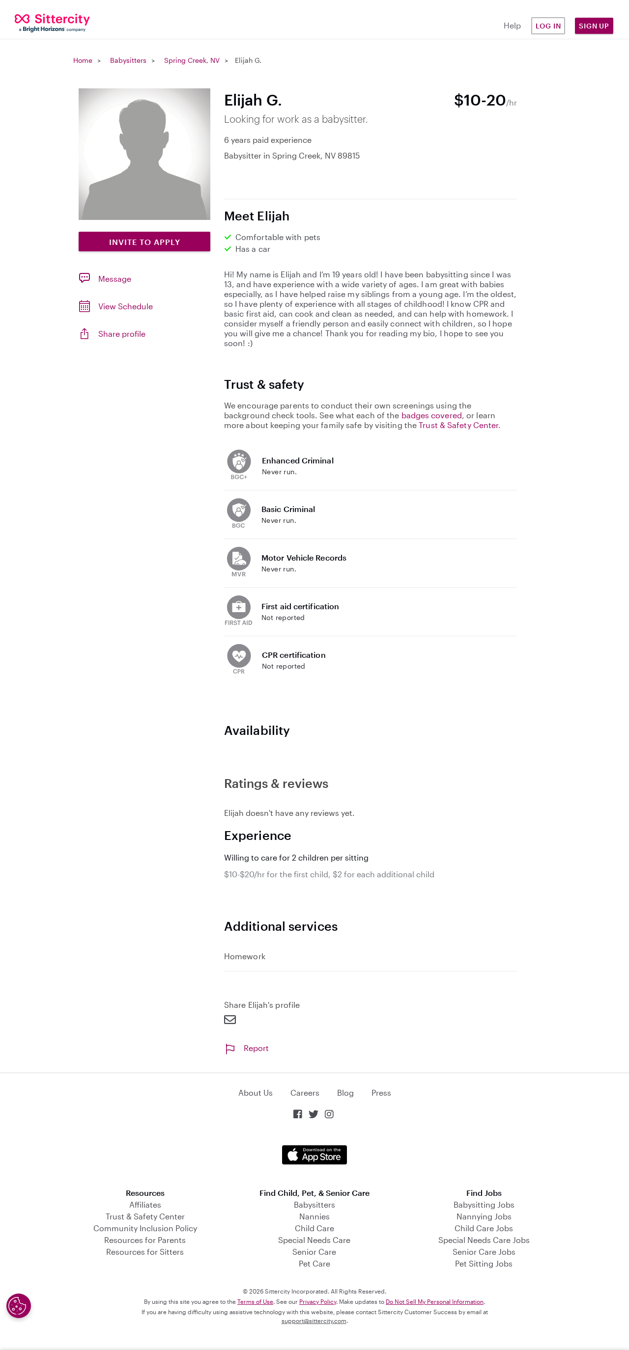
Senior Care (314, 1251)
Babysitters (128, 60)
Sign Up (594, 26)
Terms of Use (255, 1301)
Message (114, 278)
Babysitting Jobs (484, 1204)
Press (381, 1092)
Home (82, 60)
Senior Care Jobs (484, 1251)
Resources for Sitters (145, 1251)
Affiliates (145, 1204)
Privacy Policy (317, 1301)
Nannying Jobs (484, 1216)
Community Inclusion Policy (145, 1228)
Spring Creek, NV (192, 60)
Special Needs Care (314, 1239)
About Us (255, 1092)
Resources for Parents (145, 1239)
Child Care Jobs (484, 1228)
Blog (345, 1092)
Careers (304, 1092)
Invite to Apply (144, 241)
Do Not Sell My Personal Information (435, 1301)
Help (512, 25)
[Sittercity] (52, 22)
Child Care (314, 1228)
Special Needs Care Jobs (484, 1239)
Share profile (121, 333)
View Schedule (125, 306)
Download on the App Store (314, 1154)
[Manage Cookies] (18, 1306)
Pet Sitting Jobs (484, 1263)
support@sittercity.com (314, 1320)
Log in (548, 26)
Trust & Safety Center (458, 425)
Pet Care (314, 1263)
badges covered (431, 415)
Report (256, 1048)
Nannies (314, 1216)
